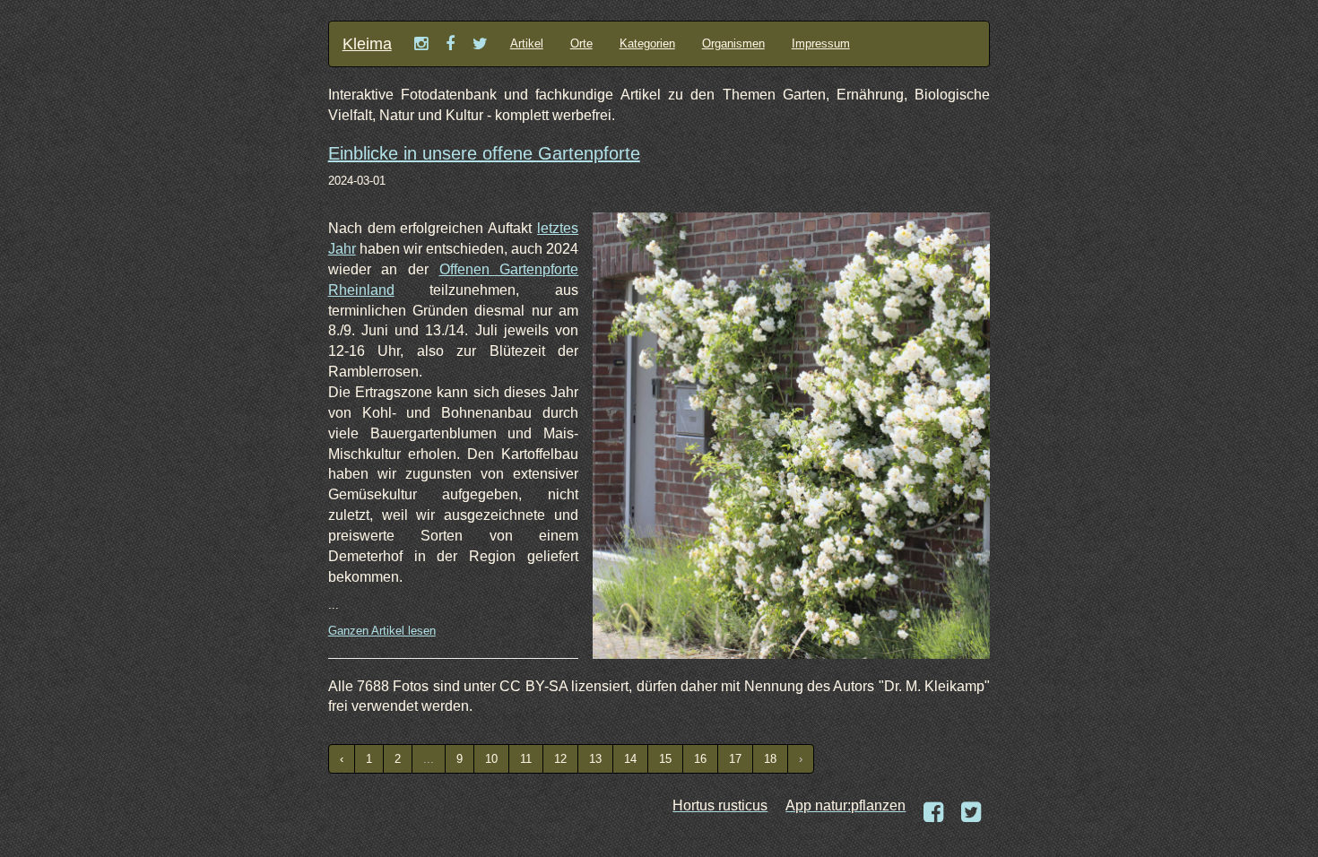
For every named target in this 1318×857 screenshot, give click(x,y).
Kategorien (647, 43)
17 (735, 759)
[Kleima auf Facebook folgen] (450, 44)
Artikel (526, 43)
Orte (581, 43)
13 (595, 759)
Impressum (821, 43)
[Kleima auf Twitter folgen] (480, 44)
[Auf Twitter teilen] (971, 812)
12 (560, 759)
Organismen (733, 43)
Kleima (367, 44)
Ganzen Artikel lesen (382, 630)
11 (526, 759)
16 (700, 759)
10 (491, 759)
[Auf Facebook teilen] (933, 812)
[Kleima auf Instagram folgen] (421, 44)
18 (770, 759)
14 (630, 759)
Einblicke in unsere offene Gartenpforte (484, 153)
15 (665, 759)
